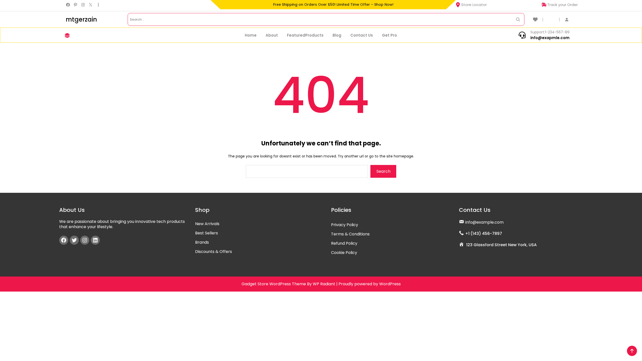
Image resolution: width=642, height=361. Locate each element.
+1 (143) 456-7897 (483, 233)
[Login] (569, 19)
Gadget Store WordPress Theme (274, 284)
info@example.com (484, 222)
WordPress (390, 284)
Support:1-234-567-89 (550, 32)
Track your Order (562, 4)
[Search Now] (518, 19)
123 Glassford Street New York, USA (501, 245)
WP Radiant (324, 284)
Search (383, 171)
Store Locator (474, 4)
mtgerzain (81, 19)
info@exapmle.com (550, 37)
